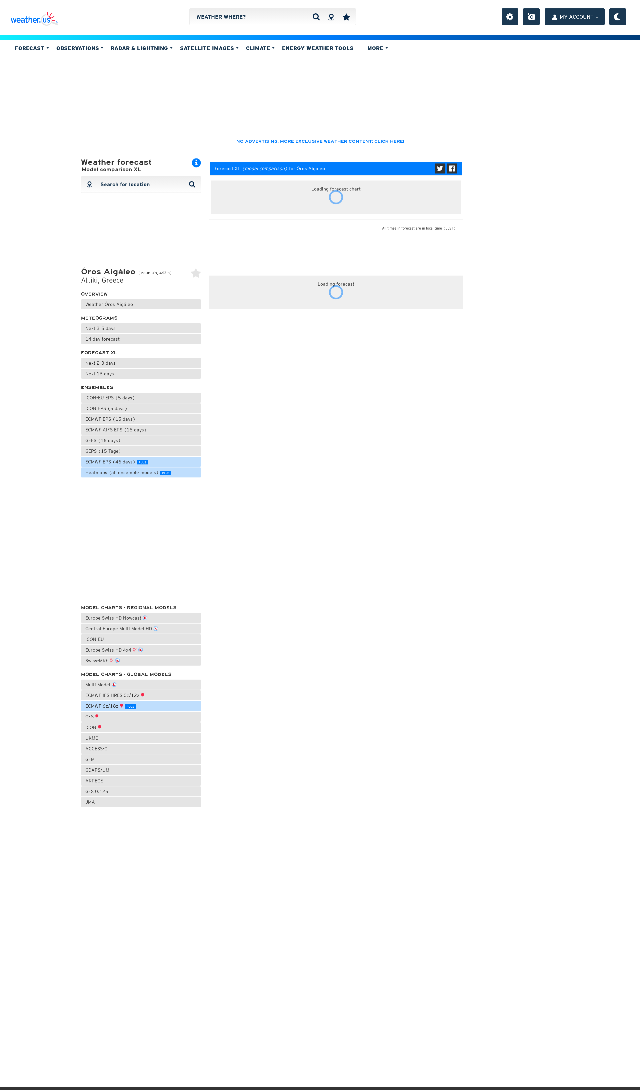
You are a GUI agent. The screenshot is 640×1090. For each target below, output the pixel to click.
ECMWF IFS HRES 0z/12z (113, 695)
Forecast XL (99, 352)
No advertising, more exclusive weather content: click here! (320, 141)
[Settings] (510, 16)
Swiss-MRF (97, 660)
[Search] (316, 16)
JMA (90, 802)
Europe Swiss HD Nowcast (114, 618)
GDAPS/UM (97, 770)
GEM (90, 759)
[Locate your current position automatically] (331, 16)
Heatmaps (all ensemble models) (127, 472)
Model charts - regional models (129, 607)
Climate (259, 48)
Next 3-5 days (100, 328)
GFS (90, 716)
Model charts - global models (126, 674)
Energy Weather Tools (317, 48)
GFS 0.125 (96, 791)
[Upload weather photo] (531, 16)
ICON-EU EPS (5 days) (110, 397)
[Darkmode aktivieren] (617, 16)
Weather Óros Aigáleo (109, 304)
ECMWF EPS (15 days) (110, 419)
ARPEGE (94, 780)
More (376, 48)
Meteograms (99, 318)
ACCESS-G (96, 748)
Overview (94, 294)
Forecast (30, 48)
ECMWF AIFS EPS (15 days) (116, 429)
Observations (78, 48)
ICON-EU (94, 639)
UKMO (92, 738)
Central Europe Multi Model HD (119, 628)
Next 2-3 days (100, 363)
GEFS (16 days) (103, 440)
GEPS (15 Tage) (103, 451)
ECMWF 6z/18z (109, 706)
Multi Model (98, 684)
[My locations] (346, 16)
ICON (91, 727)
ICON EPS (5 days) (106, 408)
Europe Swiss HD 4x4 (109, 650)
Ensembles (97, 387)
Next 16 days (99, 373)
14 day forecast (102, 339)
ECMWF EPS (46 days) (115, 461)
